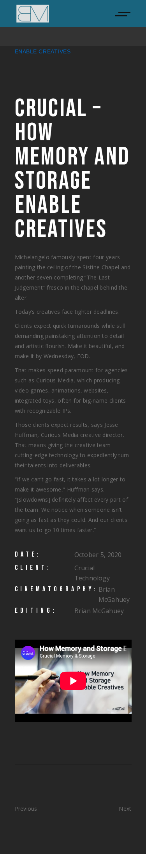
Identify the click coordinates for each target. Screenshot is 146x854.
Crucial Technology (92, 573)
